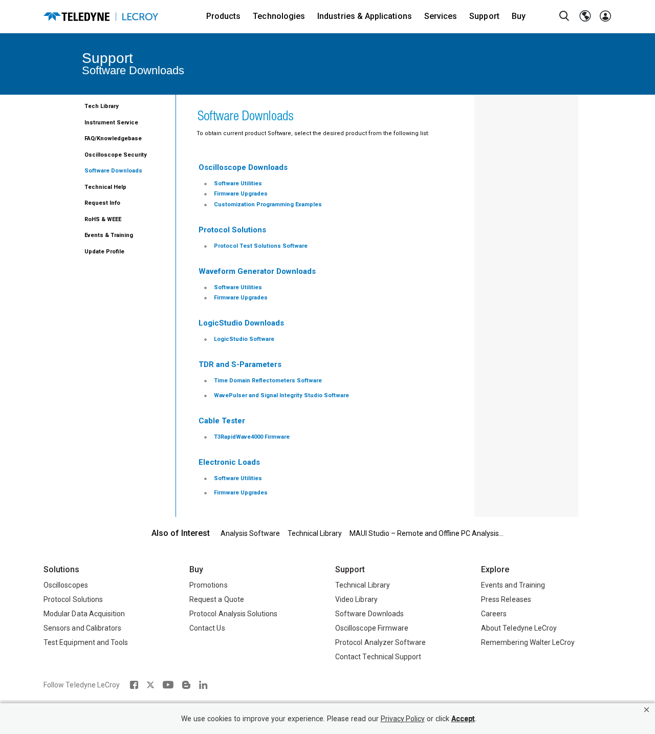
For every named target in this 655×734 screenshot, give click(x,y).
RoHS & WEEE (102, 219)
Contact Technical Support (378, 656)
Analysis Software (250, 533)
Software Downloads (113, 170)
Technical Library (315, 533)
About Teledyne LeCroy (519, 628)
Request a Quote (216, 599)
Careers (494, 613)
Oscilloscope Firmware (371, 628)
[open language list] (585, 16)
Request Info (102, 203)
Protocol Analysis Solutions (233, 613)
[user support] (605, 16)
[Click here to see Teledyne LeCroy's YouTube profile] (168, 685)
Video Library (356, 599)
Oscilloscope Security (115, 155)
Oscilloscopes (65, 585)
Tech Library (101, 106)
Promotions (208, 585)
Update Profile (104, 251)
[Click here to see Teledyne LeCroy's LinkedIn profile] (203, 685)
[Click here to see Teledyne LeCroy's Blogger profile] (186, 685)
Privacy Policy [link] (403, 719)
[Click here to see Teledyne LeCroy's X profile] (150, 685)
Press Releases (506, 599)
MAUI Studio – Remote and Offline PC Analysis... (427, 533)
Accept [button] (463, 719)
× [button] (646, 709)
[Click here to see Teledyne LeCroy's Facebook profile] (133, 685)
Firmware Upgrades (241, 193)
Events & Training (108, 235)
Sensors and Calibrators (82, 628)
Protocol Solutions (73, 599)
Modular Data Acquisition (84, 613)
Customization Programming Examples (268, 204)
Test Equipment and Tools (85, 642)
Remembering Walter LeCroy (528, 642)
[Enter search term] (564, 16)
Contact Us (207, 628)
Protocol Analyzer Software (380, 642)
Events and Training (513, 585)
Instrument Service (111, 122)
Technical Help (105, 187)
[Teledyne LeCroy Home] (100, 16)
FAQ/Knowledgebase (113, 138)
